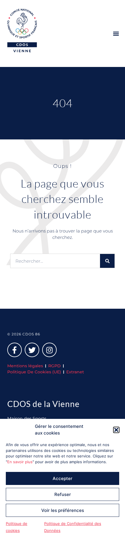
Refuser (62, 494)
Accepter (62, 478)
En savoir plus (20, 461)
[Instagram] (49, 350)
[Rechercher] (107, 261)
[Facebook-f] (14, 350)
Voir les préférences (62, 510)
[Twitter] (32, 350)
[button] (116, 430)
